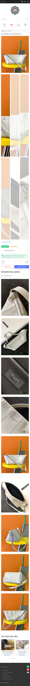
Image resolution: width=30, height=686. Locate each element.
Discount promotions (7, 679)
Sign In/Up (18, 25)
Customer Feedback (7, 672)
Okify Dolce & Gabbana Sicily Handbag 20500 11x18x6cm (7, 653)
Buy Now (8, 266)
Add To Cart (22, 266)
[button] (12, 658)
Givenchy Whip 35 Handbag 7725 (22, 652)
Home (4, 31)
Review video (6, 674)
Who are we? (6, 670)
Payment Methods (7, 676)
